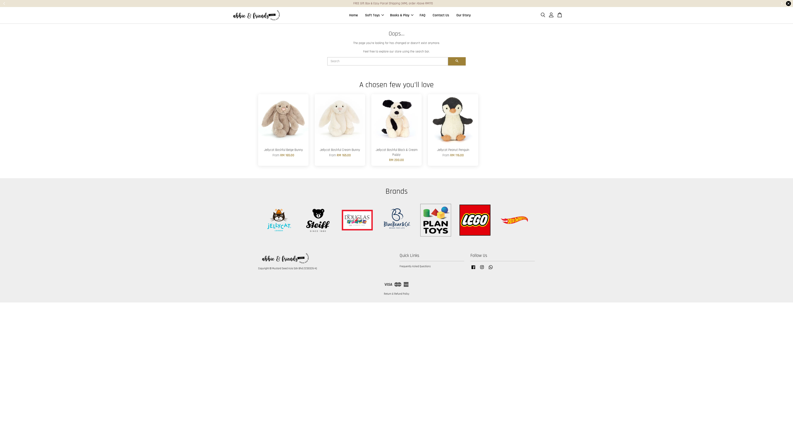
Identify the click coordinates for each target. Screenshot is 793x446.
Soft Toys (372, 15)
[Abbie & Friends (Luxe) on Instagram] (482, 269)
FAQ (422, 15)
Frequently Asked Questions (415, 266)
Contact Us (441, 15)
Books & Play (399, 15)
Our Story (463, 15)
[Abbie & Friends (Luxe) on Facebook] (473, 269)
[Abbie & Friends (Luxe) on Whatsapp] (491, 269)
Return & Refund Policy (396, 293)
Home (353, 15)
